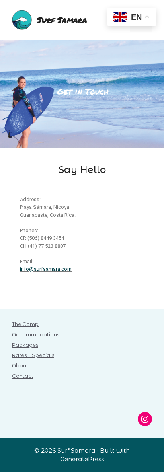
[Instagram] (145, 419)
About (20, 365)
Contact (22, 376)
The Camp (25, 324)
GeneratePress (82, 459)
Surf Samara (62, 19)
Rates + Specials (33, 355)
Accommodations (35, 334)
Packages (25, 345)
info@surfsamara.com (46, 269)
